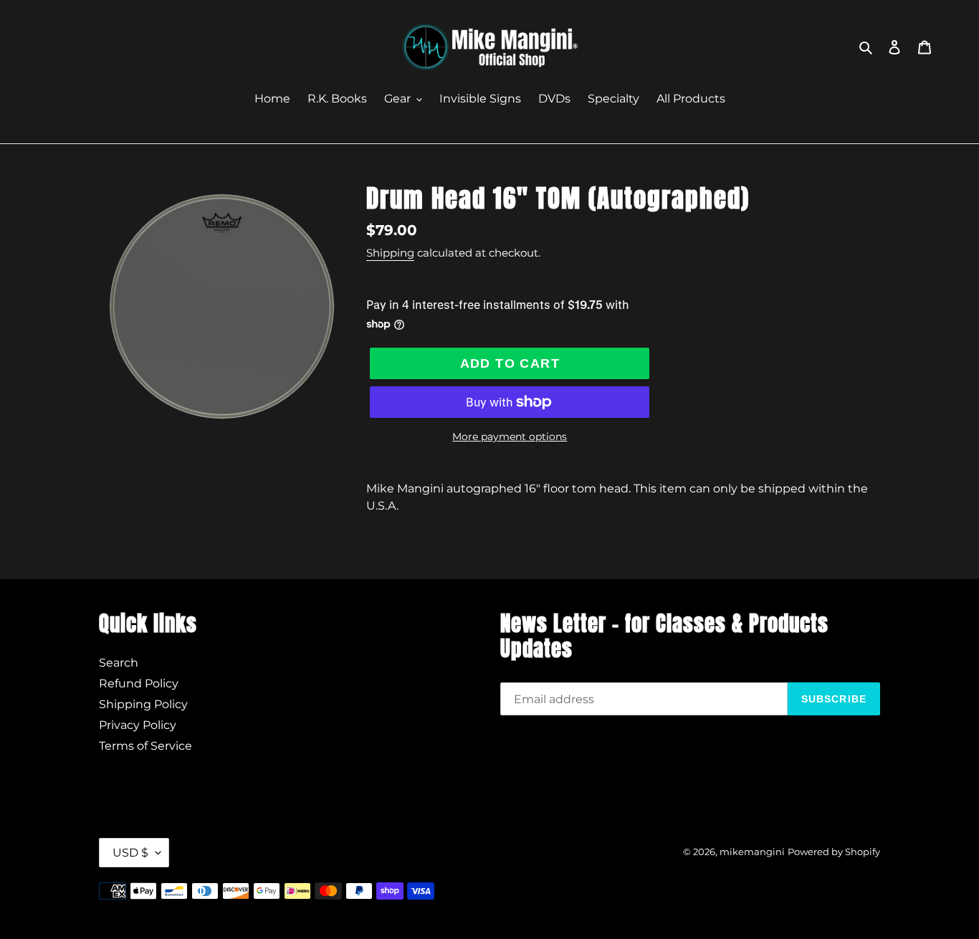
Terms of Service (145, 746)
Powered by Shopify (834, 851)
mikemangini (752, 851)
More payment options (509, 436)
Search (118, 662)
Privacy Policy (137, 725)
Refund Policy (138, 683)
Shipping (390, 252)
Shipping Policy (143, 704)
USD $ (130, 852)
